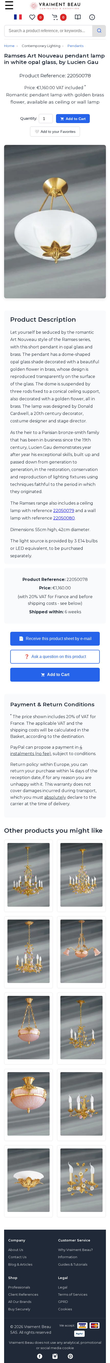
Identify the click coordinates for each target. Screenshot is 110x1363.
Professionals (19, 1287)
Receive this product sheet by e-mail (55, 638)
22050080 (64, 518)
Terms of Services (72, 1294)
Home (9, 46)
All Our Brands (19, 1302)
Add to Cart (76, 119)
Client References (23, 1294)
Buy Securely (19, 1309)
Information (67, 1257)
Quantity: (28, 118)
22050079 (63, 510)
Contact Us (17, 1257)
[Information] (92, 17)
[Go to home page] (55, 7)
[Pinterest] (70, 1356)
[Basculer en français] (18, 17)
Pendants (75, 46)
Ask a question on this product (55, 656)
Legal (62, 1287)
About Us (15, 1250)
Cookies (65, 1309)
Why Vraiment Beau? (75, 1250)
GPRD (63, 1302)
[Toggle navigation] (9, 9)
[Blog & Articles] (78, 17)
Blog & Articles (20, 1264)
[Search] (99, 31)
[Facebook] (39, 1356)
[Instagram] (55, 1356)
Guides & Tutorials (72, 1264)
